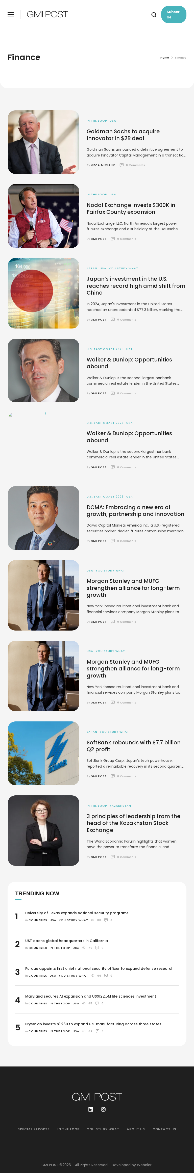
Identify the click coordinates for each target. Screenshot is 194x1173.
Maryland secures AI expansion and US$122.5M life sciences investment (90, 996)
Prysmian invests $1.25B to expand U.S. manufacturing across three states (93, 1024)
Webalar (144, 1164)
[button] (11, 14)
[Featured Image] (43, 142)
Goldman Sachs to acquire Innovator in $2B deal (123, 135)
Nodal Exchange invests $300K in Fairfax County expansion (131, 208)
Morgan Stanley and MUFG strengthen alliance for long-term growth (133, 587)
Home (164, 58)
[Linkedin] (90, 1109)
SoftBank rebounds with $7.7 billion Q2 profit (134, 746)
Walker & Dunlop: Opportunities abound (129, 363)
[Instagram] (103, 1109)
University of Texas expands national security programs (77, 913)
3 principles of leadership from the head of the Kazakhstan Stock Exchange (133, 823)
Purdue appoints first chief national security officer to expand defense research (99, 968)
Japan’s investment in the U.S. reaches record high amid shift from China (136, 285)
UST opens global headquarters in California (66, 940)
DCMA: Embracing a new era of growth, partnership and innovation (135, 511)
